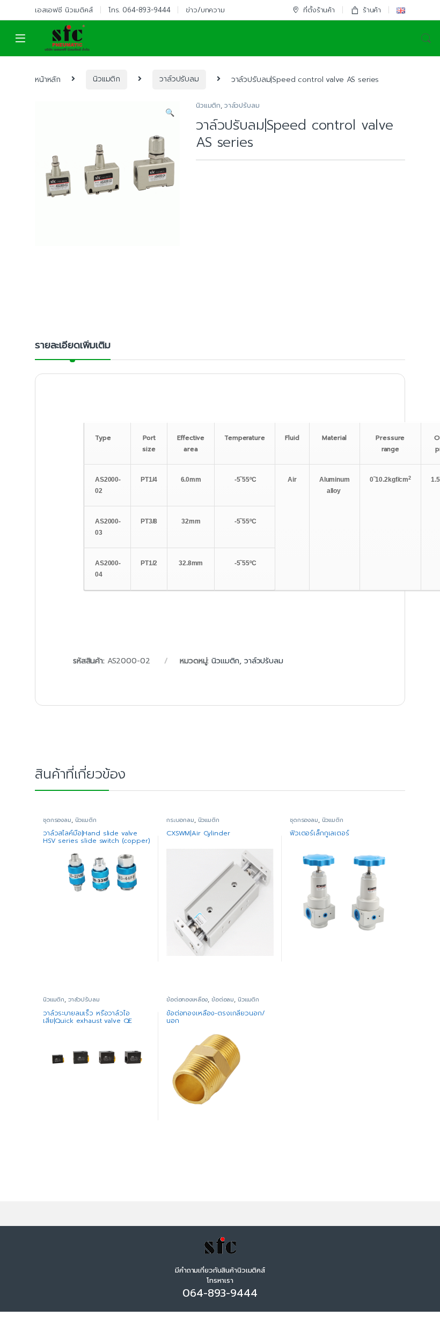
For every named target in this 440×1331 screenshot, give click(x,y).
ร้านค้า (372, 10)
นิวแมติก (106, 79)
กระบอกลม (180, 820)
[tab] (73, 350)
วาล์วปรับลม (179, 79)
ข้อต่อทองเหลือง (187, 999)
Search (426, 38)
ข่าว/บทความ (205, 10)
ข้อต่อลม (222, 999)
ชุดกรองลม (57, 820)
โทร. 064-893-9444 (139, 10)
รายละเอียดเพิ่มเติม (73, 346)
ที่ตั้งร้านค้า (319, 10)
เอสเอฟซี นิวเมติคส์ (64, 10)
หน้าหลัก (48, 79)
